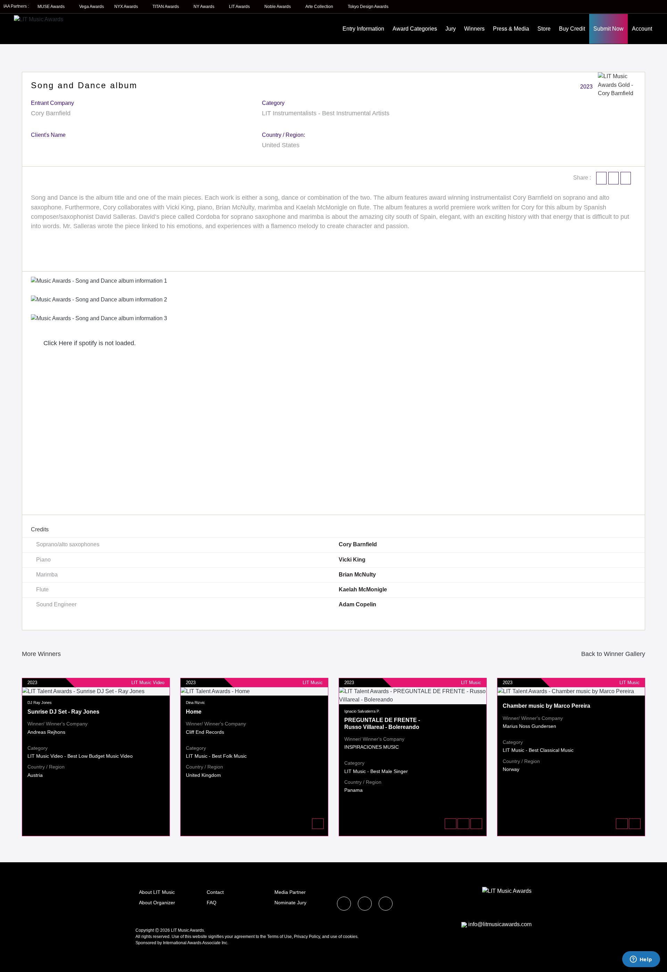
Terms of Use (279, 936)
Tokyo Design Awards (368, 6)
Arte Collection (319, 6)
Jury (450, 29)
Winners (474, 29)
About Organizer (157, 902)
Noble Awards (278, 6)
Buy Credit (572, 29)
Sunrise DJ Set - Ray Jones (63, 712)
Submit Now (608, 29)
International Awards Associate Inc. (195, 942)
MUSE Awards (52, 6)
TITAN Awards (166, 6)
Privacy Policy (307, 936)
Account (642, 29)
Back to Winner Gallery (611, 653)
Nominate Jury (290, 902)
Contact (215, 892)
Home (193, 712)
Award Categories (415, 29)
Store (544, 29)
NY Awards (204, 6)
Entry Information (363, 29)
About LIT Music (157, 892)
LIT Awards (240, 6)
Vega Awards (91, 6)
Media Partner (290, 892)
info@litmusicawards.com (500, 924)
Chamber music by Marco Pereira (546, 706)
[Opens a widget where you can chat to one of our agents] (641, 960)
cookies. (351, 936)
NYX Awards (126, 6)
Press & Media (511, 29)
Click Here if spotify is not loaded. (89, 343)
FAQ (211, 902)
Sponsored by (149, 942)
